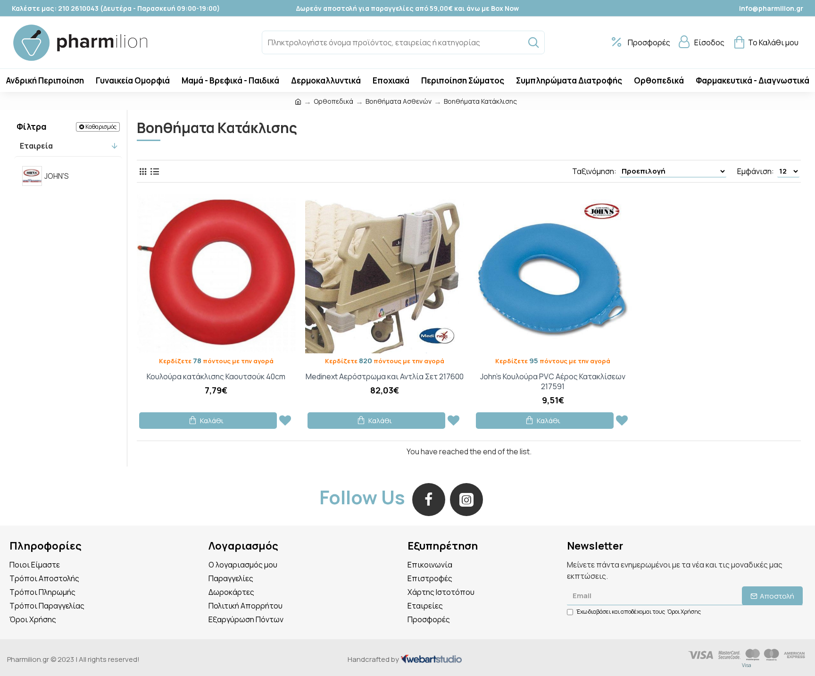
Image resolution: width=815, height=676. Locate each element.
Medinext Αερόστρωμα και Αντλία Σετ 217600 (385, 377)
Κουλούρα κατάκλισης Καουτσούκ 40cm (216, 377)
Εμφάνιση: (755, 171)
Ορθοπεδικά (333, 101)
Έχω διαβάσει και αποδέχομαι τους (638, 612)
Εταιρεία (36, 146)
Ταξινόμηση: (594, 171)
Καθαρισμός (100, 127)
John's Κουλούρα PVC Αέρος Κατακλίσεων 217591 (552, 382)
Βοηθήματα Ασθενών (399, 101)
